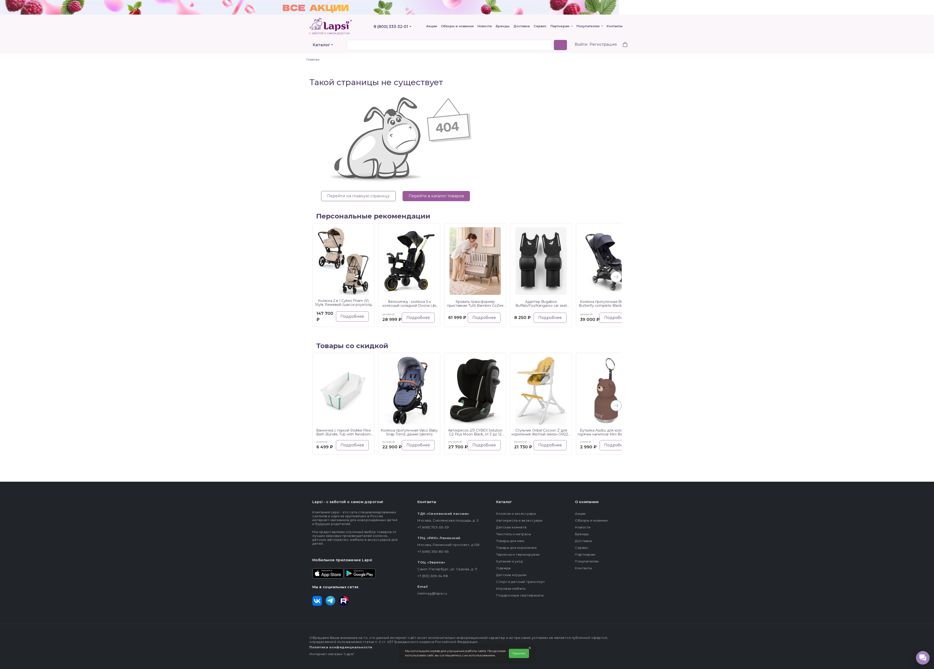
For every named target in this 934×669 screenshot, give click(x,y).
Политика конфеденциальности (340, 647)
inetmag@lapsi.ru (432, 593)
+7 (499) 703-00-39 (433, 527)
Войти (581, 44)
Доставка (521, 26)
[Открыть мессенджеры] (923, 658)
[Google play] (359, 573)
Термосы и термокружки (518, 554)
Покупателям (588, 26)
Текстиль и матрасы (513, 534)
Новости (484, 26)
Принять (518, 653)
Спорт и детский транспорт (520, 582)
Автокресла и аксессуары (519, 520)
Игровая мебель (511, 588)
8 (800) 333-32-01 (391, 26)
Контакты (615, 26)
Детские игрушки (511, 575)
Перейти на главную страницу (358, 196)
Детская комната (511, 527)
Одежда (503, 568)
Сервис (540, 26)
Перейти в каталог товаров (436, 196)
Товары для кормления (516, 548)
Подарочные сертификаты (520, 595)
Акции (431, 26)
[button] (622, 45)
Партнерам (560, 26)
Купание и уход (509, 561)
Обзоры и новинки (457, 26)
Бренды (503, 26)
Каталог (321, 45)
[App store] (327, 573)
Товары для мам (510, 541)
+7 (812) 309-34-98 (432, 576)
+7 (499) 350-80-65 (433, 551)
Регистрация (603, 44)
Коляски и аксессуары (516, 513)
